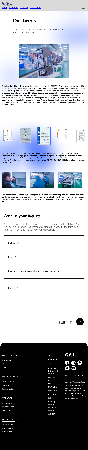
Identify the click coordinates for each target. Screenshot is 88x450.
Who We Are (6, 360)
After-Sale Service (8, 407)
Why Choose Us (7, 428)
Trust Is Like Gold (8, 382)
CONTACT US (35, 8)
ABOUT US (24, 8)
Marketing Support (8, 424)
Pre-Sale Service (7, 403)
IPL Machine (52, 394)
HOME (4, 8)
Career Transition (8, 389)
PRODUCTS (13, 8)
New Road (6, 385)
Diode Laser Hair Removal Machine (53, 371)
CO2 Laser (52, 377)
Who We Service (8, 364)
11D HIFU (52, 414)
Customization (7, 410)
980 (49, 398)
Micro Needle (53, 391)
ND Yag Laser (53, 387)
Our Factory (6, 367)
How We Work (7, 432)
